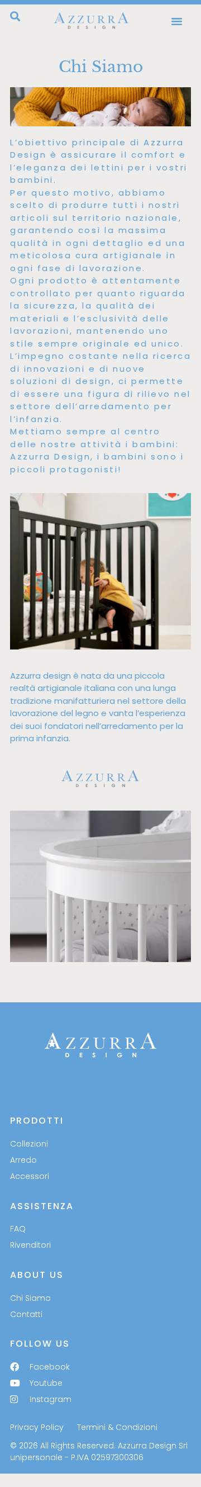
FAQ (18, 1228)
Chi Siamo (30, 1298)
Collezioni (29, 1143)
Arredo (23, 1160)
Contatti (26, 1314)
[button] (15, 16)
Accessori (29, 1176)
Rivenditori (30, 1245)
